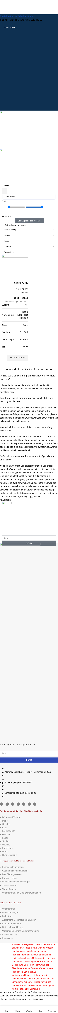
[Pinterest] (23, 804)
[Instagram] (7, 804)
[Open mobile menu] (3, 6)
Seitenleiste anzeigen (15, 225)
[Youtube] (12, 804)
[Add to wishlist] (25, 351)
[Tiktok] (34, 804)
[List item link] (29, 782)
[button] (4, 218)
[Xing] (29, 804)
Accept (5, 1003)
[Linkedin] (18, 804)
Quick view (25, 364)
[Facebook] (1, 804)
